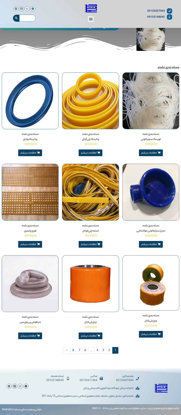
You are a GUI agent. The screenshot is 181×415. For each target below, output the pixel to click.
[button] (91, 19)
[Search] (16, 18)
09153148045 (156, 17)
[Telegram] (26, 386)
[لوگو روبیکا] (9, 386)
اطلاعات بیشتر (149, 153)
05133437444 (156, 11)
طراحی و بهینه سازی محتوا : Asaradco (22, 409)
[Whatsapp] (20, 386)
